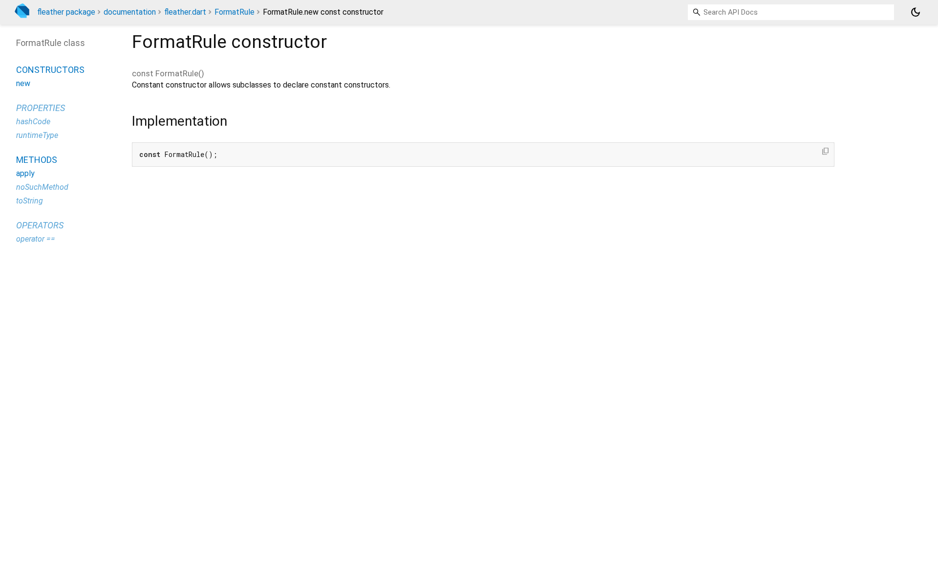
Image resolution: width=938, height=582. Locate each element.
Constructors (50, 70)
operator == (35, 239)
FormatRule (234, 12)
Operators (40, 225)
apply (25, 173)
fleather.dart (185, 12)
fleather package (66, 12)
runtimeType (37, 135)
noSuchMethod (42, 187)
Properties (40, 108)
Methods (36, 160)
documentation (130, 12)
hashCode (33, 121)
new (23, 83)
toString (29, 200)
